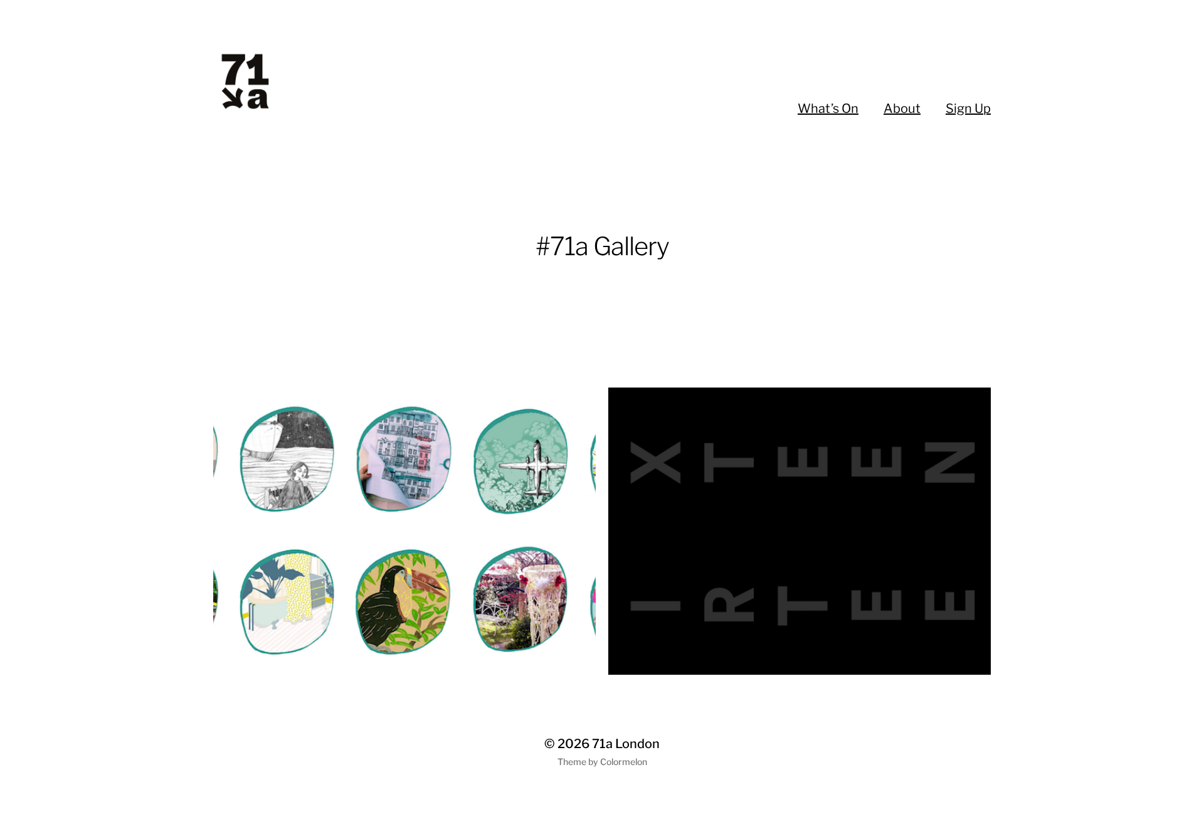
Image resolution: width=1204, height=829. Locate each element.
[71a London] (281, 81)
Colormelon (623, 761)
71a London (626, 743)
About (902, 108)
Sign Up (968, 108)
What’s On (828, 108)
